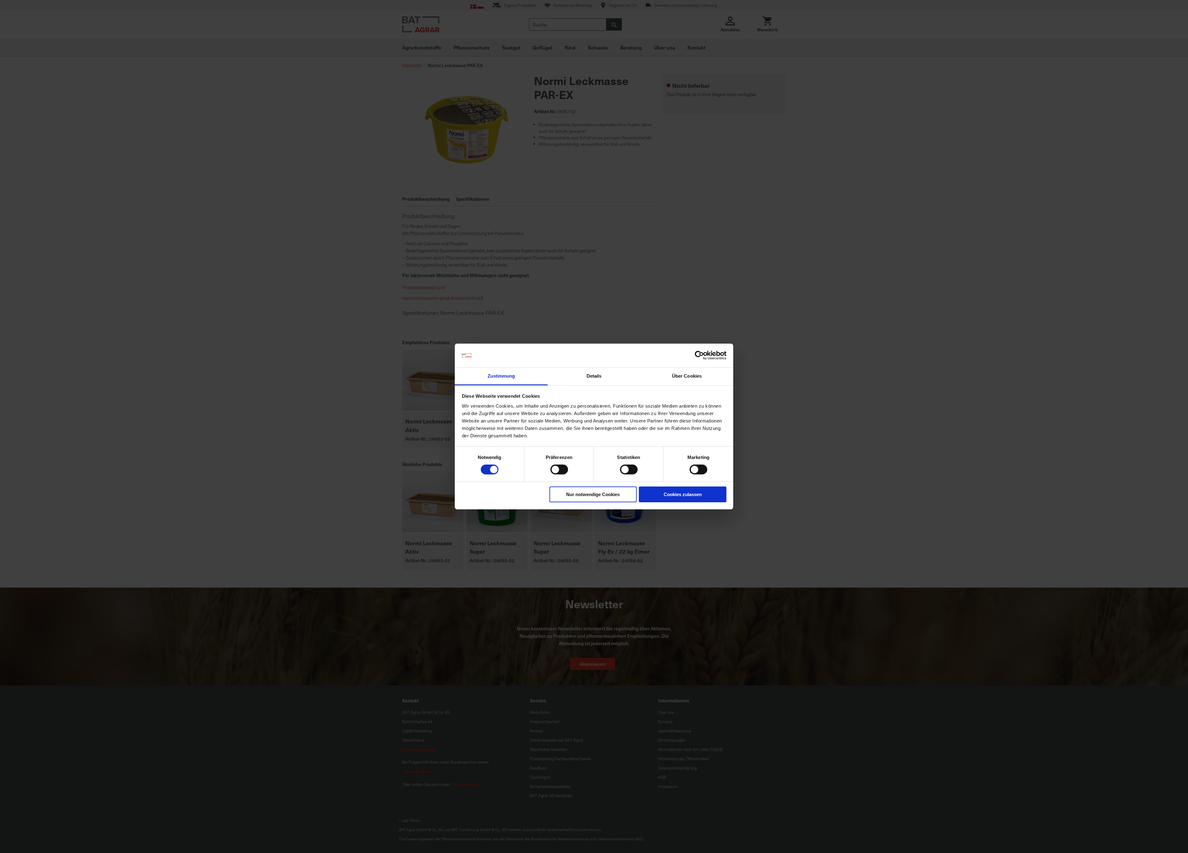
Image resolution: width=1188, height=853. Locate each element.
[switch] (559, 470)
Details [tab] (594, 376)
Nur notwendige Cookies (593, 494)
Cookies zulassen (683, 494)
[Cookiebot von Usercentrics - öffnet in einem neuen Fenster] (699, 355)
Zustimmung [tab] (501, 376)
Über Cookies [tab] (687, 376)
